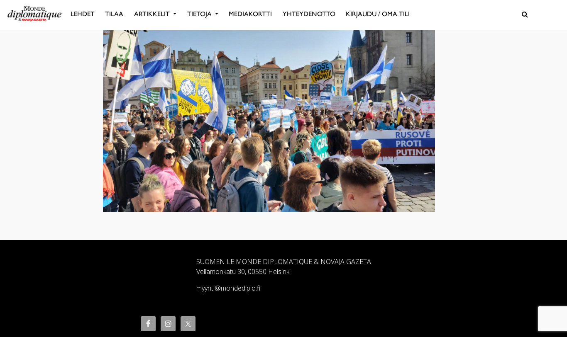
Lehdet (83, 14)
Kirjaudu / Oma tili (378, 14)
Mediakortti (250, 14)
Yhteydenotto (309, 14)
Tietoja (200, 14)
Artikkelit (152, 14)
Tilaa (114, 14)
